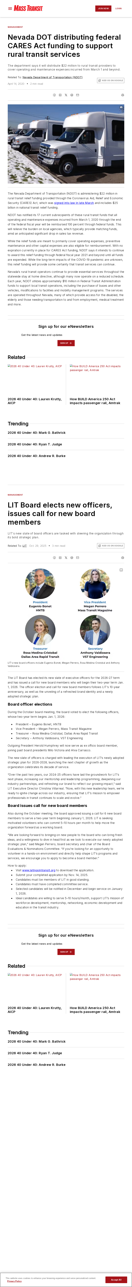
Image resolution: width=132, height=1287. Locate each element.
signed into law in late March (74, 203)
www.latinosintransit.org (38, 870)
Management (15, 27)
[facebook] (54, 95)
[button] (10, 8)
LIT (25, 545)
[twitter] (66, 95)
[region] (66, 1280)
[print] (122, 95)
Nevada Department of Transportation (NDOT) (53, 77)
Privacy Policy (14, 1281)
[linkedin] (60, 95)
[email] (77, 95)
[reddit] (71, 95)
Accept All (116, 1280)
